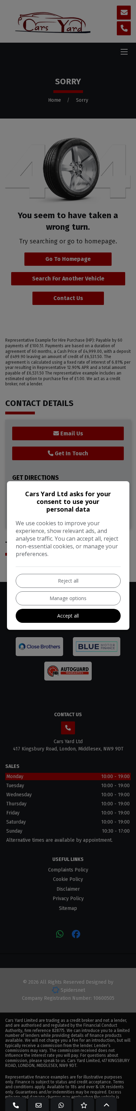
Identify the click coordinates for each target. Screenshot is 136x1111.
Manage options (68, 598)
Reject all (68, 580)
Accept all (68, 615)
